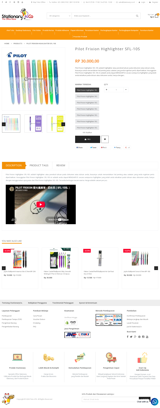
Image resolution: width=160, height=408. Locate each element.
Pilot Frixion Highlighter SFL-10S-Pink (87, 90)
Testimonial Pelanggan (63, 303)
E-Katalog (36, 323)
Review (60, 165)
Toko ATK (33, 399)
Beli (89, 139)
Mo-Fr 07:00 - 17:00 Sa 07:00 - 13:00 (99, 2)
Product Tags (39, 165)
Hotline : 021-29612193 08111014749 (65, 2)
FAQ (34, 326)
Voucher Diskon (39, 319)
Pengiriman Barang (9, 323)
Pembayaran (7, 316)
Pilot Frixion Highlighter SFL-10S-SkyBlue (87, 128)
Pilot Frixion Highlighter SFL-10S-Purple (87, 122)
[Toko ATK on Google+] (10, 2)
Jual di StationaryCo (134, 326)
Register (155, 2)
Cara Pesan (37, 316)
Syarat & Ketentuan (88, 303)
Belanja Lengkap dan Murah (137, 319)
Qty (106, 84)
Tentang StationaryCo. (12, 303)
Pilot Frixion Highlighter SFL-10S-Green (87, 109)
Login (143, 2)
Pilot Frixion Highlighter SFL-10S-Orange (87, 97)
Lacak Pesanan (132, 323)
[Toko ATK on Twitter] (6, 2)
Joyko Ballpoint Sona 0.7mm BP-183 (137, 271)
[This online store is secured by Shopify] (70, 322)
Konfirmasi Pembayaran (136, 316)
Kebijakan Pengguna (37, 303)
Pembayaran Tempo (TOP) (12, 319)
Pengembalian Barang (10, 326)
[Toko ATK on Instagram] (18, 2)
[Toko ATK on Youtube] (22, 2)
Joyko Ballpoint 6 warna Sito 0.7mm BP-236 (20, 271)
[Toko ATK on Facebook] (2, 2)
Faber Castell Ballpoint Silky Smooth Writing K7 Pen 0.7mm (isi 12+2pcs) (57, 272)
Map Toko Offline (39, 2)
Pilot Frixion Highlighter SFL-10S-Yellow (87, 115)
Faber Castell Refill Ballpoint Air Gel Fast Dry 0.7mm (99, 272)
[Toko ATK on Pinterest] (14, 2)
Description (14, 165)
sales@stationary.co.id (127, 2)
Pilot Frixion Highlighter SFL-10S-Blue (87, 103)
